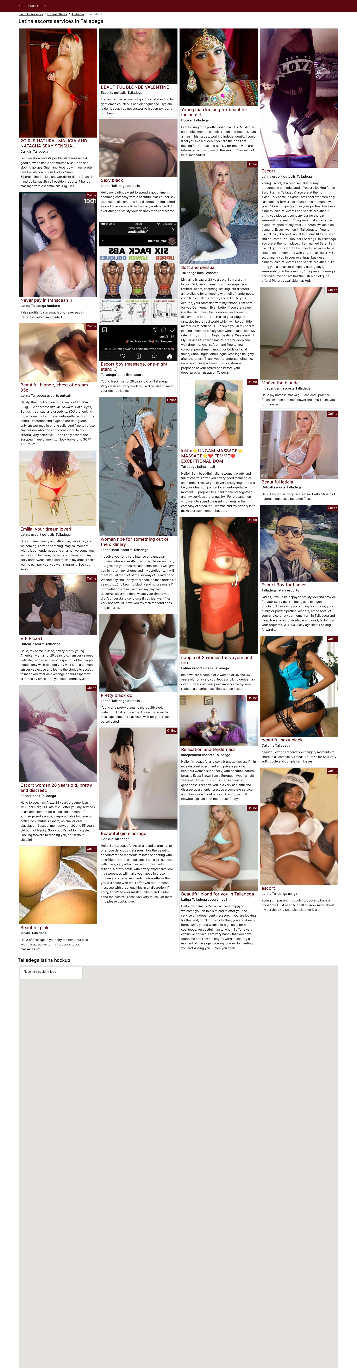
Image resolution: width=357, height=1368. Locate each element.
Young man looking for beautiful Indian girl (214, 112)
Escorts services (31, 14)
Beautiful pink (34, 927)
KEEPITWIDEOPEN (32, 6)
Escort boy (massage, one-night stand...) (134, 366)
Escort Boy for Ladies (284, 584)
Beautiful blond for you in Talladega (217, 894)
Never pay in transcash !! (46, 300)
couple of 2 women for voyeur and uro (216, 660)
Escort (268, 170)
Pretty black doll (117, 695)
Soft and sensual (198, 267)
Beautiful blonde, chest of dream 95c (54, 387)
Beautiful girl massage (123, 833)
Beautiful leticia (277, 481)
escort (268, 888)
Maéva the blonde (280, 382)
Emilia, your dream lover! (45, 529)
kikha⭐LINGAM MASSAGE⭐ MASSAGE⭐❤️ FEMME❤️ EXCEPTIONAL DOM (212, 456)
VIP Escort (31, 638)
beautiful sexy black (282, 739)
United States (57, 14)
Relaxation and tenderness (208, 749)
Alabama (77, 14)
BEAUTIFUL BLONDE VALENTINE (135, 87)
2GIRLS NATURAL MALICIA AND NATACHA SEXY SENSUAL (53, 143)
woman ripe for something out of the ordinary (135, 542)
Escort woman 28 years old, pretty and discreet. (56, 788)
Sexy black (112, 180)
